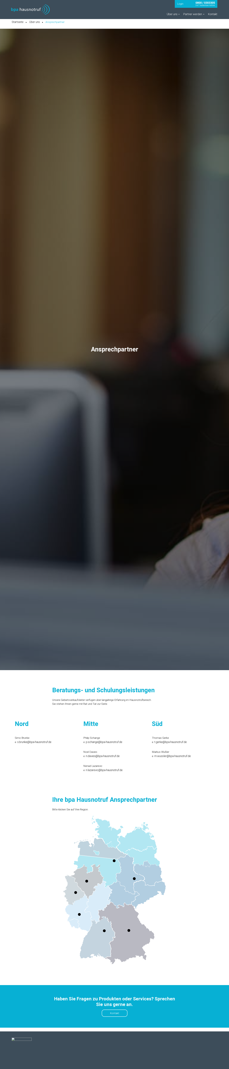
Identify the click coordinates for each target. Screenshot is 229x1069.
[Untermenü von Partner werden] (203, 14)
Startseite (18, 22)
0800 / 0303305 (205, 2)
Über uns (34, 22)
